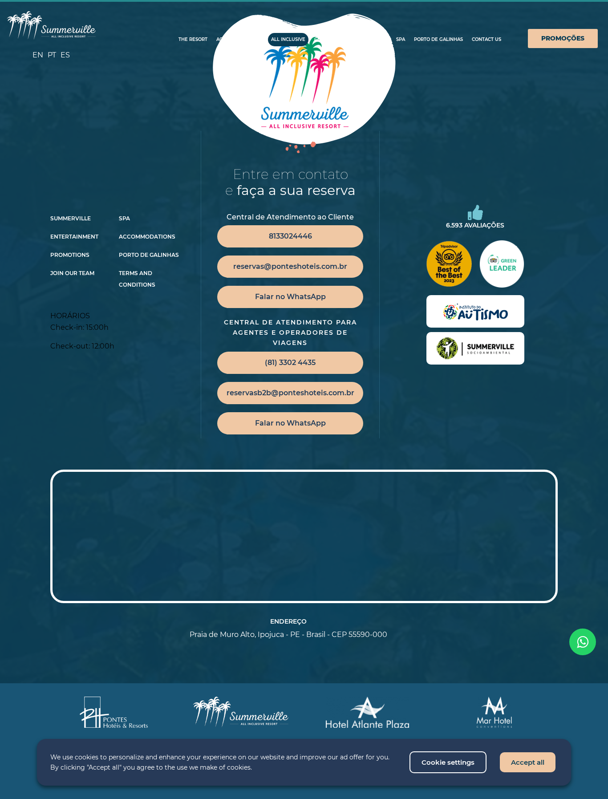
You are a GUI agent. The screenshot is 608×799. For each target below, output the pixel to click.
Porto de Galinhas (438, 39)
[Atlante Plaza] (367, 712)
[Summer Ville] (51, 25)
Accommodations (239, 39)
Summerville (70, 218)
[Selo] (475, 311)
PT (52, 55)
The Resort (192, 39)
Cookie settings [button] (448, 762)
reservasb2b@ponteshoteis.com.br (290, 393)
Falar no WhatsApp (290, 296)
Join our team (72, 273)
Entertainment (74, 237)
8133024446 (290, 236)
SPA (400, 39)
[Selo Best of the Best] (448, 264)
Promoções (562, 38)
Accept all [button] (527, 762)
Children (326, 39)
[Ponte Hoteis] (114, 712)
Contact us (486, 39)
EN (37, 55)
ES (65, 55)
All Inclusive (288, 39)
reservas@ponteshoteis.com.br (290, 266)
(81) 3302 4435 (290, 362)
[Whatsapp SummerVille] (582, 642)
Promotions (69, 255)
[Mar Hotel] (494, 712)
